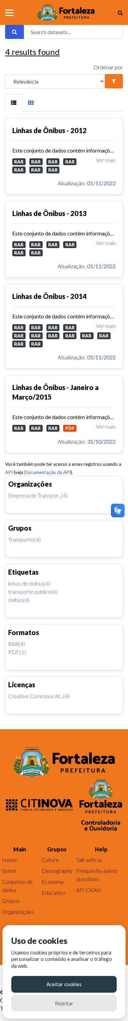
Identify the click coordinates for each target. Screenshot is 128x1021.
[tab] (13, 103)
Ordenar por (108, 67)
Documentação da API (47, 472)
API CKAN (88, 890)
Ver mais (106, 160)
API (9, 472)
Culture (50, 860)
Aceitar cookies (64, 984)
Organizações (18, 911)
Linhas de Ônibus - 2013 (49, 213)
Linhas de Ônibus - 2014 (49, 296)
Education (53, 892)
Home (9, 860)
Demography (57, 870)
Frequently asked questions (96, 874)
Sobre (9, 870)
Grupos (10, 900)
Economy (53, 881)
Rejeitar (64, 1003)
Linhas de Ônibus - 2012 (49, 130)
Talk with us (89, 860)
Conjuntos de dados (17, 885)
